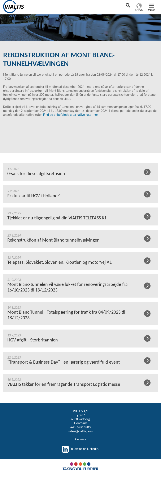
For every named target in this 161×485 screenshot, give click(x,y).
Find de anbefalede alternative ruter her (70, 115)
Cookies (80, 439)
